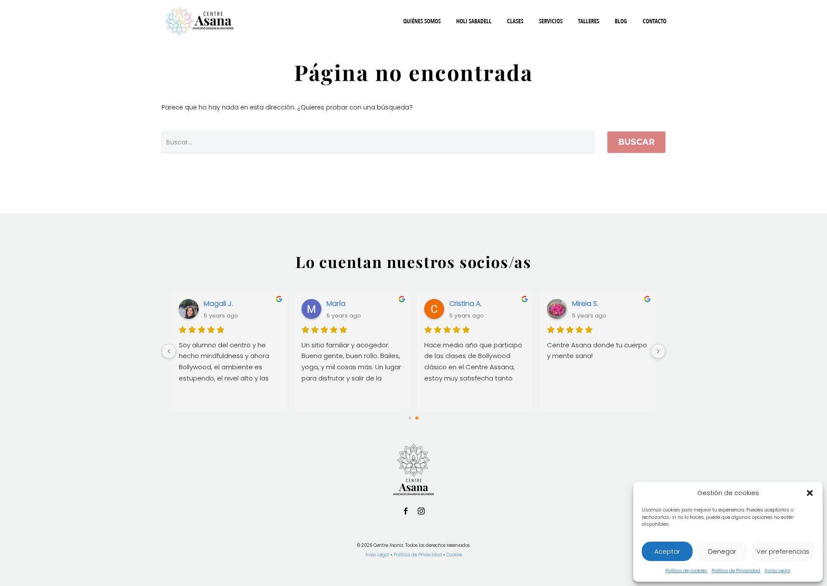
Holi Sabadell (473, 21)
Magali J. (218, 304)
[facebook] (405, 511)
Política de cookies (686, 570)
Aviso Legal (777, 570)
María (335, 304)
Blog (621, 21)
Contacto (654, 21)
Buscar (636, 142)
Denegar (722, 551)
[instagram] (421, 511)
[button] (809, 493)
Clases (515, 21)
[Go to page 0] (410, 417)
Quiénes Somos (422, 21)
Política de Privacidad (736, 570)
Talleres (588, 21)
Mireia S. (585, 304)
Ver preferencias (782, 551)
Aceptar (667, 551)
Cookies (454, 555)
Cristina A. (465, 304)
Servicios (551, 21)
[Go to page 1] (417, 418)
